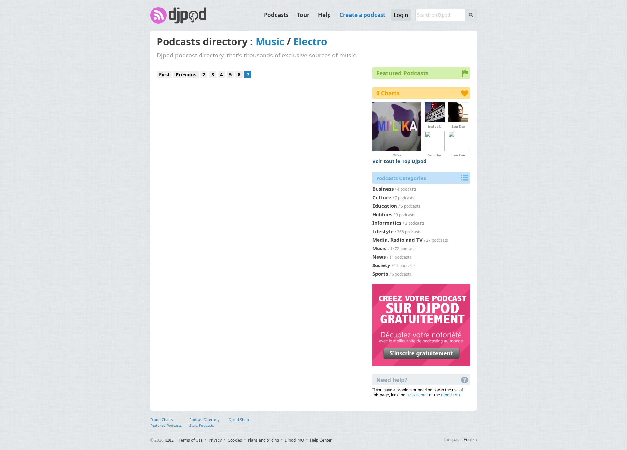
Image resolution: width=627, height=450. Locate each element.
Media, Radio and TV (397, 239)
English (470, 439)
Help (324, 15)
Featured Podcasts (166, 425)
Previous (186, 74)
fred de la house (434, 126)
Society (381, 265)
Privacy (215, 440)
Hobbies (382, 214)
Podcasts (276, 15)
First (164, 74)
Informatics (386, 222)
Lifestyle (383, 231)
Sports (380, 273)
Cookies (235, 440)
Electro (310, 41)
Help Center (417, 395)
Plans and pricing (263, 440)
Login (401, 15)
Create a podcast (362, 15)
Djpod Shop (239, 419)
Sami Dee (458, 126)
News (379, 256)
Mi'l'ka (397, 154)
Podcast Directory (204, 419)
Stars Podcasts (201, 425)
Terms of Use (191, 440)
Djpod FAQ (450, 395)
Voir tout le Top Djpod (399, 161)
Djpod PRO (294, 440)
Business (383, 188)
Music (270, 41)
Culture (381, 197)
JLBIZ (169, 440)
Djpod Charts (161, 419)
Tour (303, 15)
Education (384, 205)
